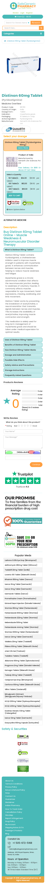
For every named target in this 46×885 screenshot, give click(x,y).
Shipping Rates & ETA (14, 827)
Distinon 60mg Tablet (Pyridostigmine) (24, 41)
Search (37, 23)
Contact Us (10, 796)
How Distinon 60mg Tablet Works (20, 350)
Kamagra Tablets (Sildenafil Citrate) (20, 670)
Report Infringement (14, 818)
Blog (7, 833)
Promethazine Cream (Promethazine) (20, 598)
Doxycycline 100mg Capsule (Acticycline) (22, 723)
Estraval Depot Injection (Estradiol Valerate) (23, 603)
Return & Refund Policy (15, 790)
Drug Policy (10, 821)
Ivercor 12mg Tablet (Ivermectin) (18, 718)
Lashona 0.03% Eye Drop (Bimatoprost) (21, 560)
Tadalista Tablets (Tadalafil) (16, 656)
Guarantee (10, 799)
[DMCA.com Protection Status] (23, 736)
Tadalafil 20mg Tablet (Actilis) (17, 570)
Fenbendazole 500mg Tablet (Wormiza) (21, 613)
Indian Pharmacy (12, 805)
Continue (36, 464)
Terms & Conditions (14, 784)
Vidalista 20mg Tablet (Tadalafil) (18, 641)
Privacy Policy (11, 787)
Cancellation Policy (13, 812)
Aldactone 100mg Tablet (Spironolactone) (22, 661)
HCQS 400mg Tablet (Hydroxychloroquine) (22, 706)
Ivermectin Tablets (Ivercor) (16, 594)
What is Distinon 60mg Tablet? (19, 250)
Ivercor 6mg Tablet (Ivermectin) (18, 584)
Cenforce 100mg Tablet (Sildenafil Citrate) (22, 684)
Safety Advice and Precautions (19, 365)
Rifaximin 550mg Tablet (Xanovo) (19, 579)
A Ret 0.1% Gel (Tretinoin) (15, 651)
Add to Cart (14, 195)
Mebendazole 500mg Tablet (16, 622)
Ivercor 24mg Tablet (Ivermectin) (19, 637)
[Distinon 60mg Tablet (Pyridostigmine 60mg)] (11, 162)
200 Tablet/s (13, 189)
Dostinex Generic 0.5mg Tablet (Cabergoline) (17, 712)
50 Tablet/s (13, 178)
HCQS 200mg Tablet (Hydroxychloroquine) (22, 701)
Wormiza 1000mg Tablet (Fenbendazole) (22, 632)
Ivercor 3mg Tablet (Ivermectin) (18, 589)
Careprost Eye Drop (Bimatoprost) (19, 680)
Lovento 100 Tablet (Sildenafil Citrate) (20, 574)
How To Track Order (13, 809)
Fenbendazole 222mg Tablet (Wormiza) (21, 618)
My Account (10, 824)
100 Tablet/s (13, 183)
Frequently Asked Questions (18, 375)
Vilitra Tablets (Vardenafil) (15, 689)
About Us (9, 780)
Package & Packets (13, 830)
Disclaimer (9, 802)
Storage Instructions (14, 370)
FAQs (7, 793)
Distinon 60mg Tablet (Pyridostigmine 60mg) (23, 143)
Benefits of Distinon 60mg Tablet (20, 345)
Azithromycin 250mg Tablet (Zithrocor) (21, 565)
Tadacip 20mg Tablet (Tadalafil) (18, 675)
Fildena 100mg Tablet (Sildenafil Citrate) (21, 646)
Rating (9, 426)
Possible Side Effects (14, 360)
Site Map (9, 815)
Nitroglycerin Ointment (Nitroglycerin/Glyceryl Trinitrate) (18, 695)
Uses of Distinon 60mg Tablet (19, 340)
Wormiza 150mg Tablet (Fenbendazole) (21, 608)
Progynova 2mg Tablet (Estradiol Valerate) (22, 665)
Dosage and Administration (18, 355)
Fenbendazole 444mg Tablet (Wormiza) (21, 627)
